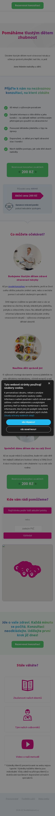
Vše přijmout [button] (28, 422)
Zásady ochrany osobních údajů (19, 415)
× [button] (49, 383)
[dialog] (27, 408)
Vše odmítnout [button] (28, 429)
